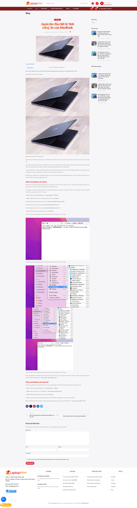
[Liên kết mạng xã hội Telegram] (41, 406)
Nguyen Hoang (54, 32)
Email (60, 447)
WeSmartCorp (85, 503)
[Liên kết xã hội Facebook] (27, 406)
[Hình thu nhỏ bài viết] (94, 35)
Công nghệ (28, 64)
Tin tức (57, 19)
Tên (27, 447)
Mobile (32, 64)
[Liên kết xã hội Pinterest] (34, 406)
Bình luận (28, 430)
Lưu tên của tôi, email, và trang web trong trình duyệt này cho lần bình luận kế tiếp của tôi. (48, 459)
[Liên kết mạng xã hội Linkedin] (37, 406)
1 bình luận (107, 38)
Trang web (28, 453)
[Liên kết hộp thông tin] (105, 3)
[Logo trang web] (34, 3)
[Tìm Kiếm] (92, 3)
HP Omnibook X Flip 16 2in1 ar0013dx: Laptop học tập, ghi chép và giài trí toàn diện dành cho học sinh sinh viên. (104, 55)
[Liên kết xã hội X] (30, 406)
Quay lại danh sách (57, 415)
